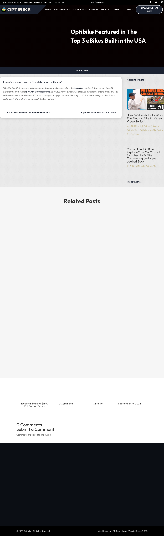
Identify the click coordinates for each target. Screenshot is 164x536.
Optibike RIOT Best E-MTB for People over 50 (46, 295)
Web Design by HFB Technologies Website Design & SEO (123, 531)
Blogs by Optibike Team (148, 166)
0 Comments (66, 403)
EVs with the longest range (38, 91)
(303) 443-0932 (134, 469)
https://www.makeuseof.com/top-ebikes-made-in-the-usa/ (32, 82)
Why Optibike (61, 9)
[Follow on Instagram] (162, 2)
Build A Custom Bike (149, 10)
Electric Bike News (31, 403)
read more (24, 313)
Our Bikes (79, 9)
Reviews (93, 9)
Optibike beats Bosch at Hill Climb (39, 349)
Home (48, 9)
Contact (128, 9)
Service (105, 9)
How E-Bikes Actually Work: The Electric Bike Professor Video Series (145, 118)
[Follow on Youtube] (156, 2)
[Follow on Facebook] (150, 2)
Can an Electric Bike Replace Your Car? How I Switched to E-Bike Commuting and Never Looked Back (143, 155)
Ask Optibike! (146, 126)
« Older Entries (134, 181)
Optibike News (146, 130)
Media (117, 9)
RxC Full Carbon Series (36, 405)
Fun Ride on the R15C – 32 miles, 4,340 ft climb (45, 322)
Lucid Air (78, 87)
